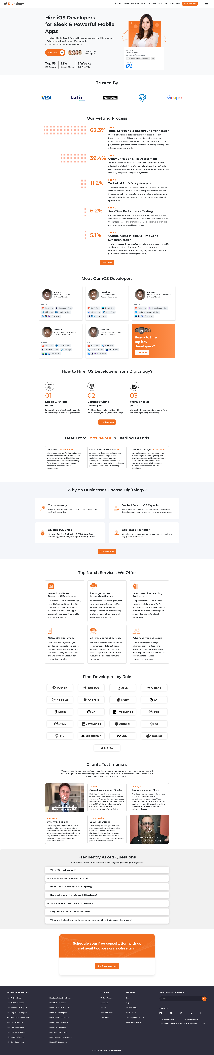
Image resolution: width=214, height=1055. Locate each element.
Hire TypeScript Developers (60, 1037)
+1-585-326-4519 (191, 1019)
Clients (144, 4)
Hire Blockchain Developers (18, 1018)
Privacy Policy (131, 1008)
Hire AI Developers (14, 998)
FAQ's (128, 1003)
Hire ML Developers (57, 1003)
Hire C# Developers (15, 1022)
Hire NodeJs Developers (59, 1008)
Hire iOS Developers (15, 1037)
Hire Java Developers (15, 1042)
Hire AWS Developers (16, 1003)
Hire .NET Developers (58, 1042)
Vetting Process (122, 4)
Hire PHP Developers (58, 1013)
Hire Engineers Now (107, 966)
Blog (178, 4)
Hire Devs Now (107, 422)
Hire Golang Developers (16, 1032)
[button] (64, 797)
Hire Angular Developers (17, 1013)
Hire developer (190, 3)
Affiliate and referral (133, 1022)
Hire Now (142, 352)
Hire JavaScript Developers (60, 998)
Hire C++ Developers (15, 1027)
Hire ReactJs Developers (59, 1022)
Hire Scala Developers (58, 1032)
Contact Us (169, 4)
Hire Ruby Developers (58, 1027)
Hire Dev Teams (155, 4)
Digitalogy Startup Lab (135, 1018)
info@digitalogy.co (166, 1019)
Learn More (107, 262)
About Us (135, 4)
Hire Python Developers (59, 1018)
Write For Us (131, 1013)
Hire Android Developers (17, 1008)
